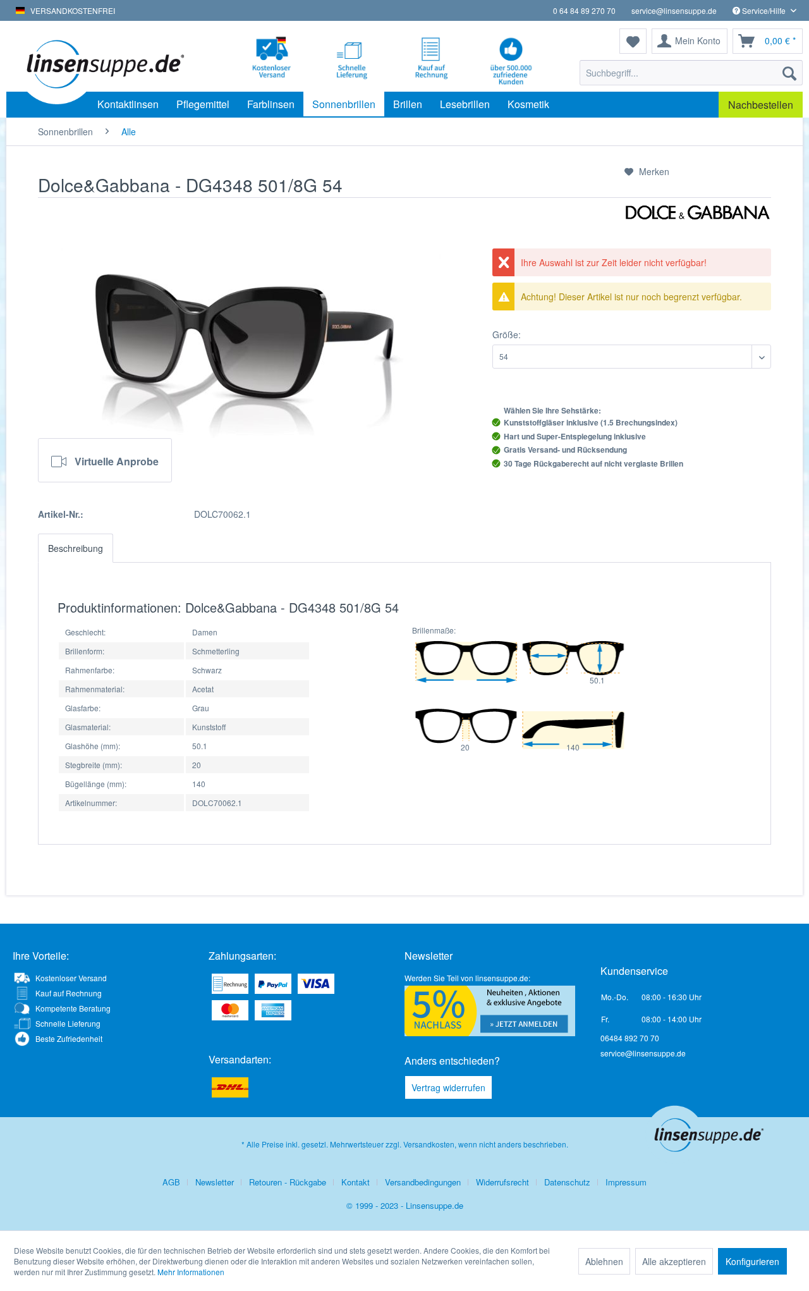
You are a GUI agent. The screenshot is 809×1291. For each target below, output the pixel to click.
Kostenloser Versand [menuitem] (71, 977)
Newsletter (214, 1182)
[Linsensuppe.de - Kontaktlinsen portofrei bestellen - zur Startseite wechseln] (104, 63)
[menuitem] (691, 72)
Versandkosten (428, 1144)
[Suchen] (789, 72)
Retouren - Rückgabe (287, 1182)
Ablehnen (604, 1261)
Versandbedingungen (423, 1182)
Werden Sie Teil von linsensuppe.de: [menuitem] (467, 977)
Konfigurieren (752, 1261)
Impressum (626, 1182)
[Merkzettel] (633, 41)
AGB (171, 1182)
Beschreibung (75, 548)
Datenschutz (567, 1182)
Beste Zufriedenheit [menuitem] (68, 1038)
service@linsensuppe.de (674, 10)
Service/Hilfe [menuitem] (764, 10)
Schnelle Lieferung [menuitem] (67, 1023)
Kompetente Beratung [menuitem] (73, 1008)
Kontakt (355, 1182)
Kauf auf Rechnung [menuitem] (68, 993)
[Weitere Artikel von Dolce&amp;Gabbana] (697, 226)
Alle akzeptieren (674, 1261)
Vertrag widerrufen (448, 1087)
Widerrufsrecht (502, 1182)
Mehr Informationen (190, 1271)
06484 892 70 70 (629, 1037)
